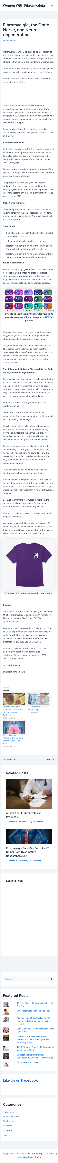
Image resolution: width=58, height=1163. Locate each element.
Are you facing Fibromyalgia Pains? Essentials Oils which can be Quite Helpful (33, 1021)
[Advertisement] (29, 94)
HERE (48, 317)
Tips (5, 1135)
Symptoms (8, 1130)
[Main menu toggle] (52, 6)
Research (7, 1125)
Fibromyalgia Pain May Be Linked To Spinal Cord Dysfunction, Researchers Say (28, 852)
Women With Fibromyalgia (24, 5)
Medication (8, 1121)
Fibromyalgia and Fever (28, 1062)
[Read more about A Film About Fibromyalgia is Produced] (29, 794)
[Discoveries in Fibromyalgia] (38, 699)
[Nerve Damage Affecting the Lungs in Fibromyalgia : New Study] (14, 727)
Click (27, 317)
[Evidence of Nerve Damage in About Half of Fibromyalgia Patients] (14, 699)
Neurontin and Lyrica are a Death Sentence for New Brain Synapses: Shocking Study (33, 1039)
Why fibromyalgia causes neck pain (34, 1011)
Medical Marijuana (11, 1116)
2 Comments (11, 822)
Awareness (8, 1112)
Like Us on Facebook (20, 1080)
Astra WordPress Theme (29, 1157)
